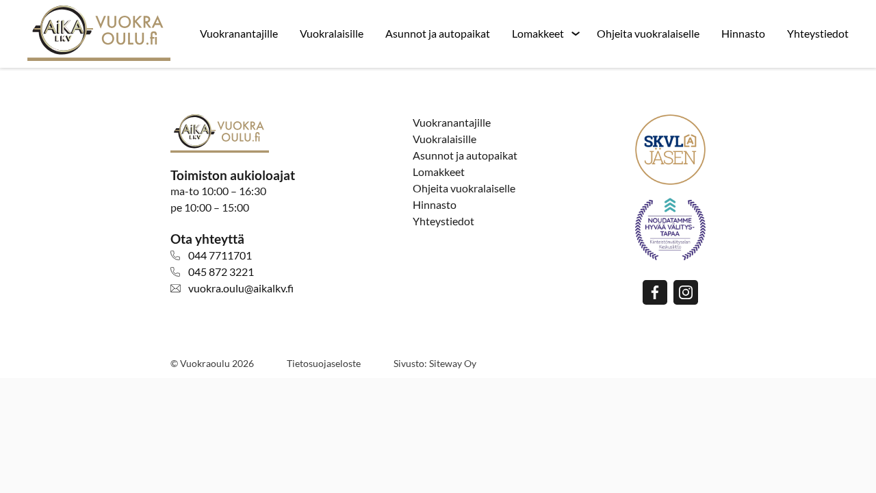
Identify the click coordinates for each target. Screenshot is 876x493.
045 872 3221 (221, 271)
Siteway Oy (452, 363)
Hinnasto (743, 33)
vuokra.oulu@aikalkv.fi (241, 287)
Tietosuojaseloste (324, 363)
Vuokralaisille (331, 33)
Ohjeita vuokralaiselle (648, 33)
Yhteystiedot (818, 33)
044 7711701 (220, 255)
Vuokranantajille (239, 33)
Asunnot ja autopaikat (437, 33)
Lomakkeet (538, 33)
